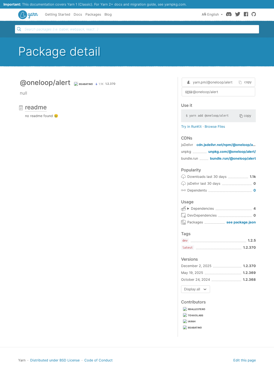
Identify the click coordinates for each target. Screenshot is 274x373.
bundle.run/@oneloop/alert (233, 158)
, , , (200, 208)
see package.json (241, 222)
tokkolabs (195, 315)
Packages (93, 14)
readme (36, 107)
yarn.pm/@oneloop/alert (212, 82)
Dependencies (202, 208)
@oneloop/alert (205, 92)
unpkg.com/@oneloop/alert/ (232, 151)
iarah (192, 321)
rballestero (196, 309)
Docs (78, 14)
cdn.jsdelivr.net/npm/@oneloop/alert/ (228, 145)
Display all (192, 289)
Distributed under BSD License (55, 360)
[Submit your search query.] (19, 29)
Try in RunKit (191, 126)
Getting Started (57, 14)
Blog (108, 14)
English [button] (213, 14)
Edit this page (244, 360)
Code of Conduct (98, 360)
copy (248, 82)
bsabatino (86, 84)
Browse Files (215, 126)
